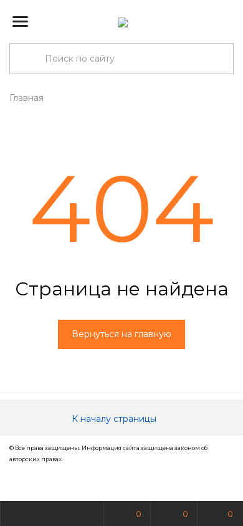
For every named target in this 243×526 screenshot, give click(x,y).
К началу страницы (115, 418)
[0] (224, 22)
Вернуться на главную (121, 334)
